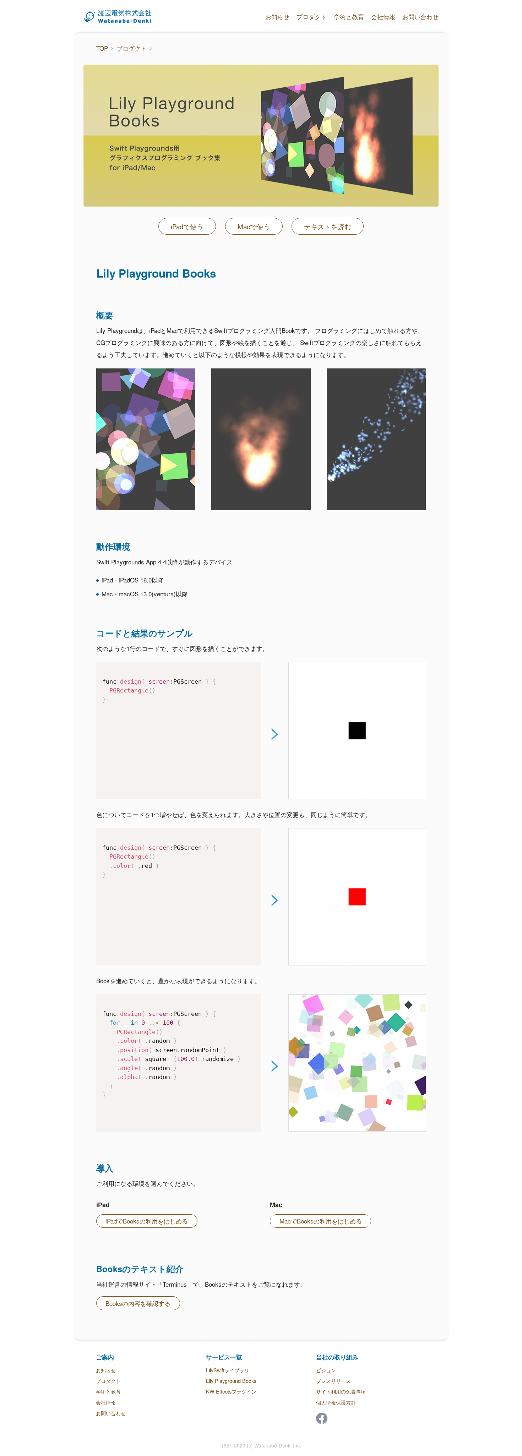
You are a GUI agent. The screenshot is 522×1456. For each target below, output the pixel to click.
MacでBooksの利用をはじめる (320, 1220)
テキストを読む (327, 226)
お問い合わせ (420, 16)
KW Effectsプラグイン (231, 1391)
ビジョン (326, 1370)
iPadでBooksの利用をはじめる (146, 1220)
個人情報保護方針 (336, 1402)
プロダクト (312, 16)
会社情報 (383, 16)
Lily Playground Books (231, 1380)
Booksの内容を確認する (137, 1303)
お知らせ (277, 16)
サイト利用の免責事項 (341, 1391)
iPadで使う (187, 226)
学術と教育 (349, 16)
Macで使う (254, 226)
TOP (102, 48)
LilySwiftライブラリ (227, 1370)
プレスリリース (333, 1380)
